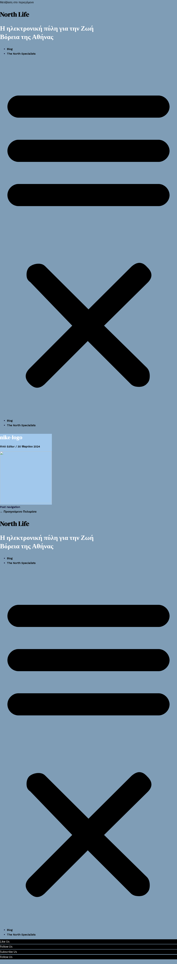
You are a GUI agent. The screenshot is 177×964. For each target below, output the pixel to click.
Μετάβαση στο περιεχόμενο (17, 2)
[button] (88, 237)
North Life (14, 14)
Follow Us (6, 946)
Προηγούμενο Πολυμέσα (18, 511)
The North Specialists (21, 53)
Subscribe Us (8, 952)
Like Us (5, 941)
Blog (10, 49)
